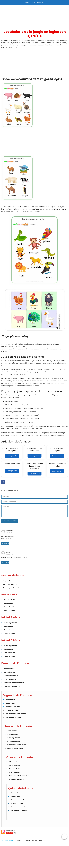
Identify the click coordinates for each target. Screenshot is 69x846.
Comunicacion (9, 672)
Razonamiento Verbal (12, 686)
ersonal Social (11, 679)
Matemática (8, 603)
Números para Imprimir (11, 588)
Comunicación (9, 607)
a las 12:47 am (10, 533)
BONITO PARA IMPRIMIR (34, 2)
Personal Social (9, 610)
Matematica (9, 669)
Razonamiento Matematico (14, 683)
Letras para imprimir (10, 584)
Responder (5, 543)
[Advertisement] (34, 17)
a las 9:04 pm (10, 554)
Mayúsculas (7, 581)
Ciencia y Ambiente (11, 600)
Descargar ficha (12, 456)
